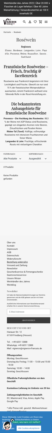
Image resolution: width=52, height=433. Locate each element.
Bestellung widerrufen (17, 262)
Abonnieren (28, 320)
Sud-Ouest (26, 57)
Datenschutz (13, 255)
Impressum (12, 249)
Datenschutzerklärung (31, 306)
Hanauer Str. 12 (14, 332)
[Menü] (46, 21)
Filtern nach (9, 154)
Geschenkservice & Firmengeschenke (25, 272)
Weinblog (11, 285)
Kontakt (10, 246)
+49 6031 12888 (25, 345)
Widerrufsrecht (14, 259)
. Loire (38, 50)
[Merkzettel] (35, 21)
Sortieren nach (36, 154)
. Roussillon (32, 53)
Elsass (8, 50)
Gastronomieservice (16, 275)
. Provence (14, 53)
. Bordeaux (17, 50)
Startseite (7, 32)
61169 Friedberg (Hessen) (19, 335)
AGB (9, 252)
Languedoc (29, 50)
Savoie (43, 53)
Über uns (11, 242)
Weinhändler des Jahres (18, 281)
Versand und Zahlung (17, 265)
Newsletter (12, 268)
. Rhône (22, 53)
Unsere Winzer (14, 278)
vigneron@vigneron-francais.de (27, 348)
